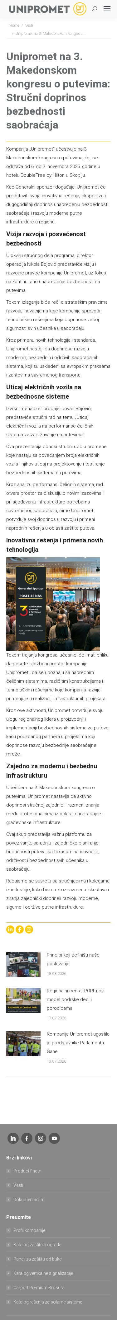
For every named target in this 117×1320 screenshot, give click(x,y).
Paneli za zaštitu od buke (37, 1259)
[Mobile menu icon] (107, 8)
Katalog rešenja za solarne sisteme (47, 1301)
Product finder (27, 1170)
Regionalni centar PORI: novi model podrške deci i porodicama (76, 999)
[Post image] (23, 964)
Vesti (18, 1185)
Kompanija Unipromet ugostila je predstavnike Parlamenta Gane (78, 1042)
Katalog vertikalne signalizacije (43, 1273)
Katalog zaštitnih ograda (37, 1244)
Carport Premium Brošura (39, 1287)
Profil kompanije (29, 1230)
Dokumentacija (28, 1199)
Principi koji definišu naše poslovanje (73, 959)
